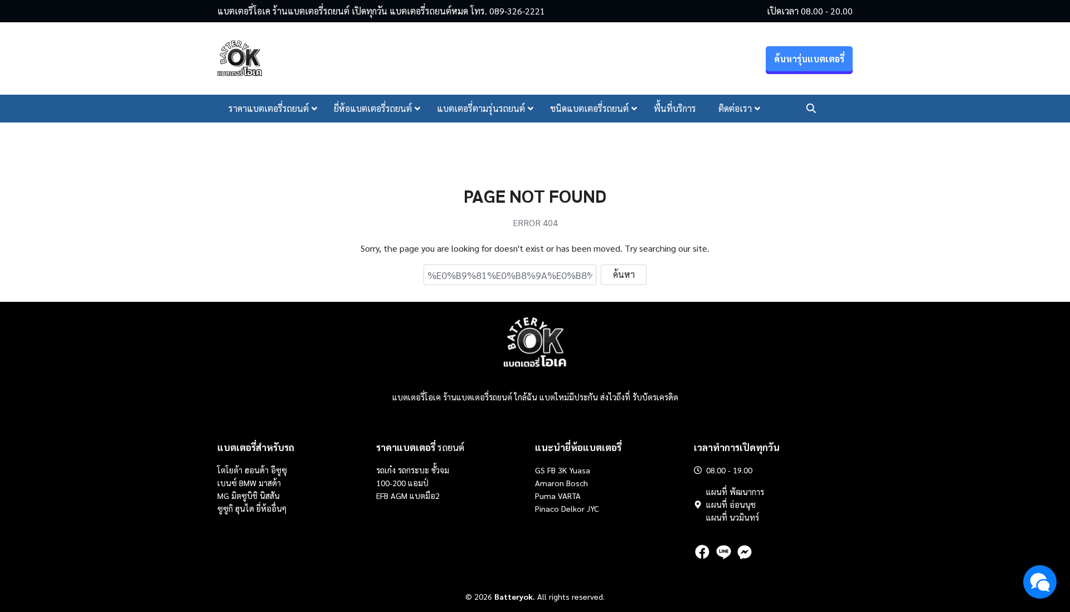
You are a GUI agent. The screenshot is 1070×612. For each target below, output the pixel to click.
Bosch (577, 483)
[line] (723, 552)
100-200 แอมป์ (402, 483)
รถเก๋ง (386, 470)
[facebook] (702, 552)
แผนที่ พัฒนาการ (735, 492)
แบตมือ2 (425, 496)
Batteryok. (514, 596)
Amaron (549, 483)
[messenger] (744, 552)
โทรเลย (839, 108)
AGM (399, 496)
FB (551, 470)
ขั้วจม (440, 470)
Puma (545, 496)
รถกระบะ (414, 470)
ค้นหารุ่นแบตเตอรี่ (809, 59)
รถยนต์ (420, 447)
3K (562, 470)
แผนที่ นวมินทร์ (732, 517)
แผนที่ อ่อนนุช (731, 505)
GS (540, 470)
